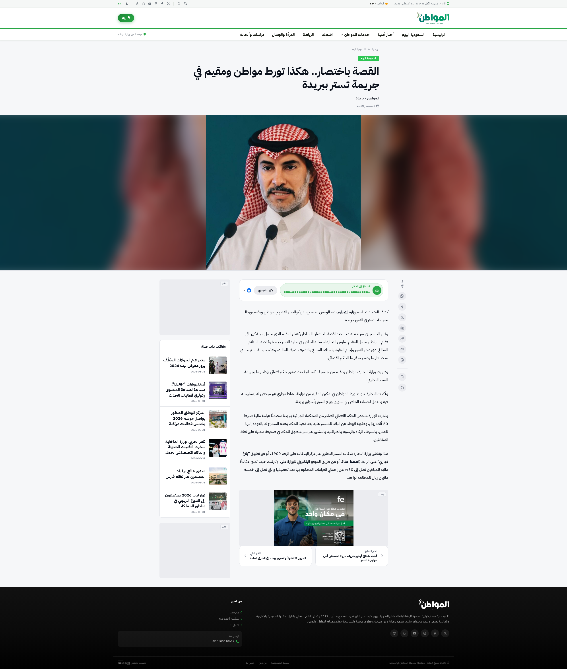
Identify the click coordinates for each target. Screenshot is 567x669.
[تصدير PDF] (402, 360)
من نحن (234, 612)
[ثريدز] (137, 4)
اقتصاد (327, 34)
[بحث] (185, 4)
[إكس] (402, 317)
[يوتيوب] (150, 4)
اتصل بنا (234, 625)
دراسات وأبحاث (252, 34)
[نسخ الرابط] (402, 339)
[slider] (327, 292)
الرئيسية (439, 34)
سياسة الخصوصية (229, 619)
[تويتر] (168, 4)
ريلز (124, 18)
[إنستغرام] (156, 4)
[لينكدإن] (402, 328)
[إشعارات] (179, 4)
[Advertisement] (194, 307)
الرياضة (308, 34)
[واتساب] (402, 296)
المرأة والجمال (283, 34)
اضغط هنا (351, 461)
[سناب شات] (143, 4)
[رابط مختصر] (402, 349)
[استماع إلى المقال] (402, 388)
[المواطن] (433, 18)
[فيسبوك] (162, 4)
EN (119, 4)
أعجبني (263, 290)
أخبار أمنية (385, 34)
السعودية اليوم (413, 34)
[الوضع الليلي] (127, 4)
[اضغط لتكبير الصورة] (283, 192)
